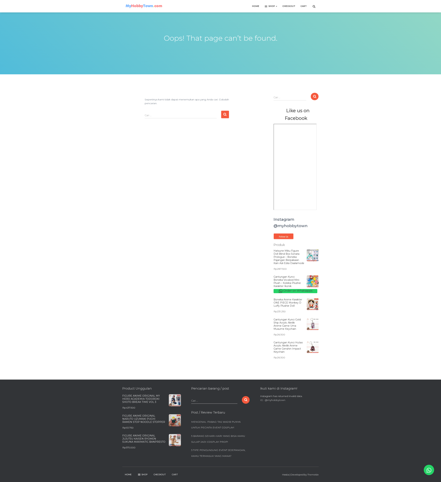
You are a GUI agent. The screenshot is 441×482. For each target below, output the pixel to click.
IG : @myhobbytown (272, 400)
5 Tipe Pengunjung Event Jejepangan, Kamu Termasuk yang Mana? (218, 453)
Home (255, 6)
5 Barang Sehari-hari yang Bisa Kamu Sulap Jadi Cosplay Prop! (218, 438)
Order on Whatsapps (297, 290)
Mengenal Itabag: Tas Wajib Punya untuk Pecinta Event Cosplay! (216, 424)
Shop (271, 6)
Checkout (288, 6)
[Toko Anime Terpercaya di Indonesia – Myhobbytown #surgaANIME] (144, 6)
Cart (303, 6)
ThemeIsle (313, 474)
